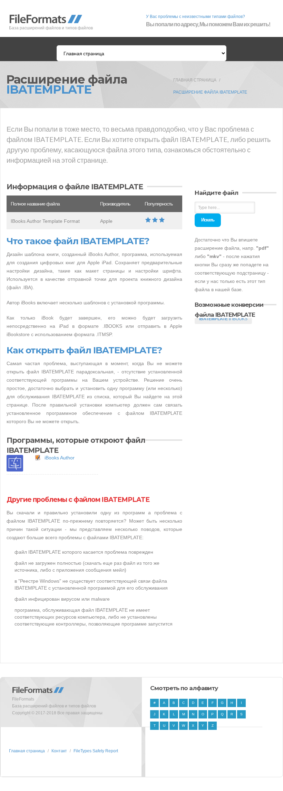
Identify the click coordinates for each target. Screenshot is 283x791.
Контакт (59, 751)
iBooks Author (60, 457)
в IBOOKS (223, 318)
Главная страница (194, 80)
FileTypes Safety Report (96, 751)
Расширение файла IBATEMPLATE (210, 92)
